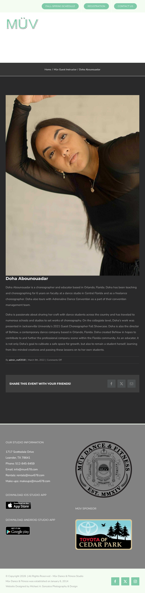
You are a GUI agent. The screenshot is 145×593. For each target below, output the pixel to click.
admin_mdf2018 (17, 359)
